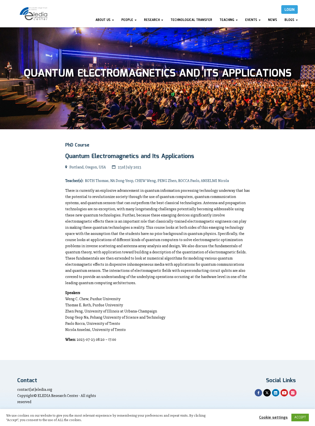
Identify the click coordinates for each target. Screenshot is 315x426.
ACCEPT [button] (300, 417)
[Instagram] (293, 392)
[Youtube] (284, 392)
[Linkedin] (275, 392)
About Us (103, 20)
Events (251, 20)
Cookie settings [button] (273, 417)
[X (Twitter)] (267, 392)
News (272, 20)
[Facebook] (258, 392)
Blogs (289, 20)
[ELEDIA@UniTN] (33, 13)
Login (289, 10)
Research (152, 20)
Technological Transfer (191, 20)
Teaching (227, 20)
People (127, 20)
